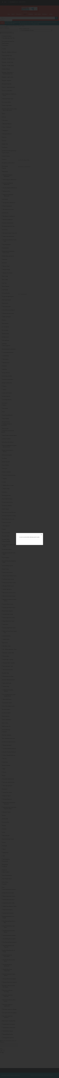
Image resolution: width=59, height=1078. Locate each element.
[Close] (41, 534)
